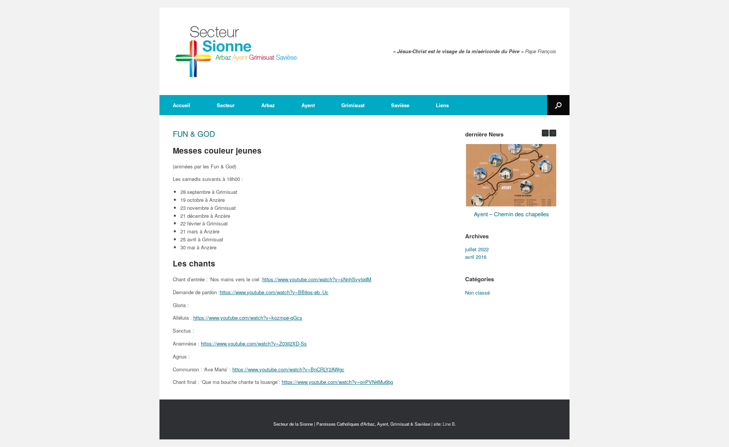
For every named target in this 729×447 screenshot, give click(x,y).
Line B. (449, 424)
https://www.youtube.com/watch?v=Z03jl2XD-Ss (254, 343)
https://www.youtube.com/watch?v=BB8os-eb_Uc (274, 292)
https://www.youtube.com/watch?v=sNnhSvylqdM (316, 279)
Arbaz (268, 105)
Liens (442, 105)
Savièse (400, 105)
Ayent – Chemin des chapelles (511, 213)
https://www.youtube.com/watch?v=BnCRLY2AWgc (288, 369)
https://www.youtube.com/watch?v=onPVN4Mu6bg (337, 381)
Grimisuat (352, 105)
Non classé (477, 292)
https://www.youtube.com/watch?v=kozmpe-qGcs (247, 317)
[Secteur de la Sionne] (236, 51)
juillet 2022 (477, 249)
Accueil (181, 105)
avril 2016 (475, 256)
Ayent (308, 105)
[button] (552, 133)
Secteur (226, 105)
